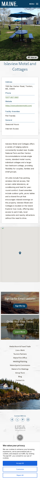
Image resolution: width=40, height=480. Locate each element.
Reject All (20, 475)
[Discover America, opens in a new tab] (20, 428)
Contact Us (20, 380)
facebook (12, 419)
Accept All (20, 463)
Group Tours (20, 372)
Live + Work (20, 350)
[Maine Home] (9, 4)
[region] (20, 461)
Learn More (20, 331)
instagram (28, 419)
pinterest (22, 419)
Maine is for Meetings (20, 369)
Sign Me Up (20, 305)
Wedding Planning (20, 361)
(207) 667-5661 (12, 97)
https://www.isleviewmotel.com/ (18, 105)
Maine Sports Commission (20, 365)
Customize (20, 469)
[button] (20, 34)
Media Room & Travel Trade (20, 346)
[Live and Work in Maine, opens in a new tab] (20, 437)
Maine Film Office (20, 357)
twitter (17, 419)
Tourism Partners (20, 354)
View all (33, 57)
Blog (20, 376)
